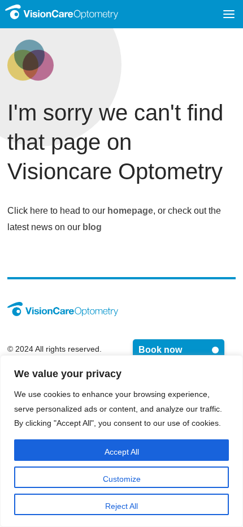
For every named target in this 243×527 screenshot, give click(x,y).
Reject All (121, 506)
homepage (130, 210)
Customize (122, 478)
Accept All (122, 451)
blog (92, 227)
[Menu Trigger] (229, 14)
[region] (121, 441)
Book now (160, 350)
